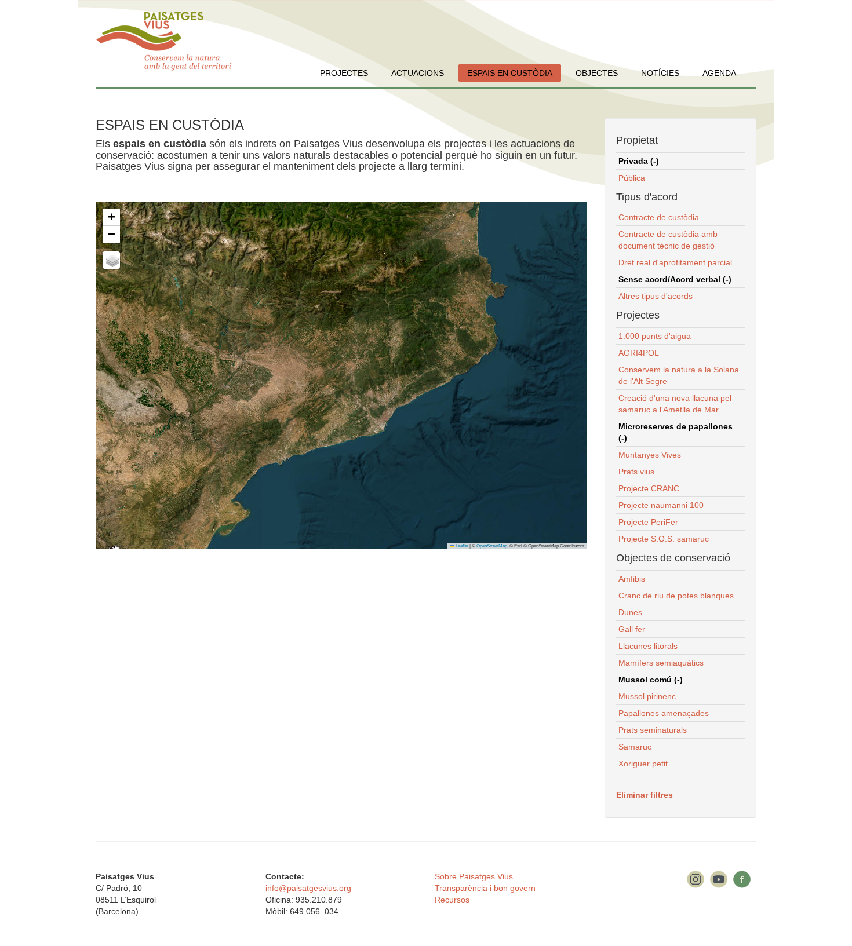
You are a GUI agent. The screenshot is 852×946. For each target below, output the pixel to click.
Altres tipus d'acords (655, 296)
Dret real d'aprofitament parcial (675, 262)
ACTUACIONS (417, 73)
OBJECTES (597, 73)
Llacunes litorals (648, 646)
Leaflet (461, 546)
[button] (111, 217)
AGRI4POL (638, 352)
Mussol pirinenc (647, 696)
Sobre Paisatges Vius (474, 876)
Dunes (630, 612)
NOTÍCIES (660, 73)
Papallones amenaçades (663, 713)
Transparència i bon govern (485, 888)
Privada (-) (638, 161)
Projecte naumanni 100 (661, 505)
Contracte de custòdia (658, 217)
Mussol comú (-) (650, 679)
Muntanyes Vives (649, 454)
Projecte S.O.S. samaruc (663, 538)
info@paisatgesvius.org (308, 888)
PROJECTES (344, 73)
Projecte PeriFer (648, 522)
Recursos (452, 899)
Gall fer (631, 629)
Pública (631, 177)
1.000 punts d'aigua (654, 336)
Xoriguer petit (643, 763)
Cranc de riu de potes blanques (676, 595)
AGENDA (719, 73)
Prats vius (636, 471)
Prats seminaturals (652, 730)
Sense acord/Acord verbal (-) (674, 279)
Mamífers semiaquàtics (661, 662)
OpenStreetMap (491, 546)
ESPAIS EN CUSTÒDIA (509, 73)
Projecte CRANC (648, 488)
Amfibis (631, 578)
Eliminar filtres (644, 794)
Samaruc (634, 746)
